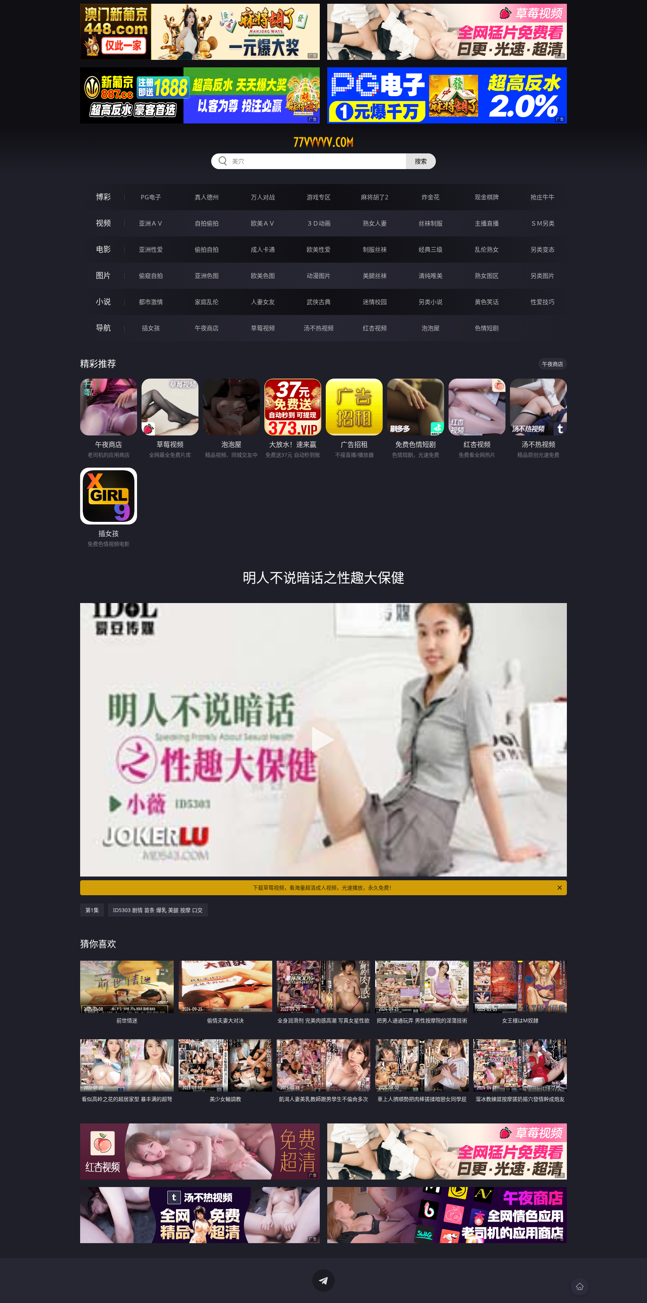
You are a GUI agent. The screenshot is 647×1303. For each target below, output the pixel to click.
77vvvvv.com (324, 142)
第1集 (92, 910)
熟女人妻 (375, 223)
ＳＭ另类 (543, 223)
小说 (103, 302)
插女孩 (151, 328)
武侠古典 (319, 302)
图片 (103, 275)
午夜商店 (207, 328)
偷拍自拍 (207, 249)
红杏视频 (375, 328)
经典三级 (431, 249)
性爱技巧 (543, 302)
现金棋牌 (487, 197)
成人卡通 (263, 249)
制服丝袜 (375, 249)
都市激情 (151, 302)
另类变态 (543, 249)
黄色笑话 (487, 302)
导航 (103, 328)
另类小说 (431, 302)
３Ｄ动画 (319, 223)
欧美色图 (263, 276)
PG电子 (151, 197)
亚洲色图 (207, 276)
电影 (103, 249)
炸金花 (431, 197)
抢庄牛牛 (543, 197)
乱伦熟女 (487, 249)
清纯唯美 (431, 276)
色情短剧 (487, 328)
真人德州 (207, 197)
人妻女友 (263, 302)
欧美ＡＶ (263, 223)
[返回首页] (580, 1287)
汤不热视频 (319, 328)
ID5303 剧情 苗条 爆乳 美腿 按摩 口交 (158, 910)
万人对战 (263, 197)
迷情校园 (375, 302)
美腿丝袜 (375, 276)
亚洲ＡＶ (151, 223)
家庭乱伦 (207, 302)
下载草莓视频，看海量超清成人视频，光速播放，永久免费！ (323, 887)
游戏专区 (319, 197)
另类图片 (543, 276)
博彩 (103, 197)
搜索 (421, 161)
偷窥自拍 (151, 276)
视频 (103, 223)
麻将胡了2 (374, 197)
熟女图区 (487, 276)
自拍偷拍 (207, 223)
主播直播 (487, 223)
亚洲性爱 (151, 249)
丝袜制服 (431, 223)
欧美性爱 (319, 249)
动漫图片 (319, 276)
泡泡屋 (431, 328)
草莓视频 (263, 328)
